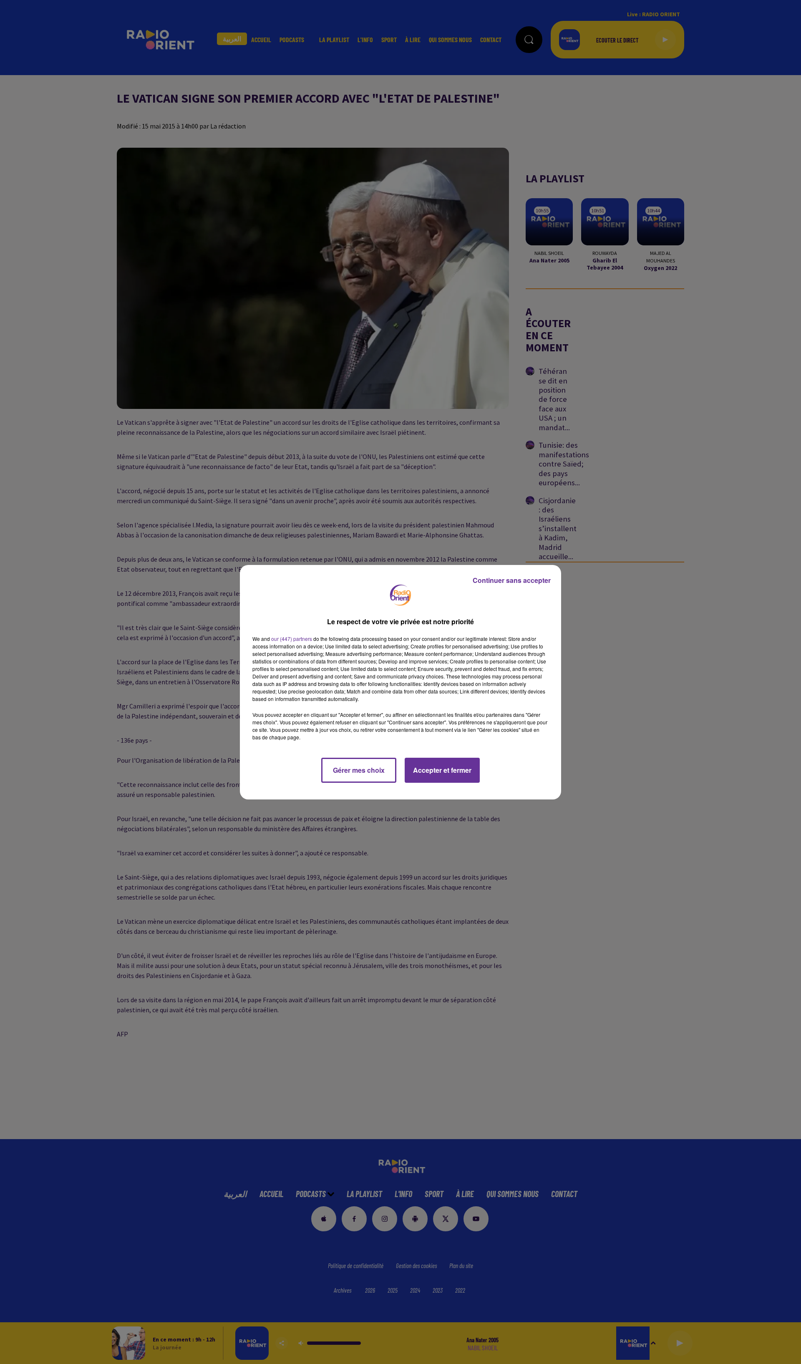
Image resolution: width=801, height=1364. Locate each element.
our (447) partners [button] (291, 638)
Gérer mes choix (359, 770)
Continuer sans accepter (512, 580)
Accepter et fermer (442, 770)
